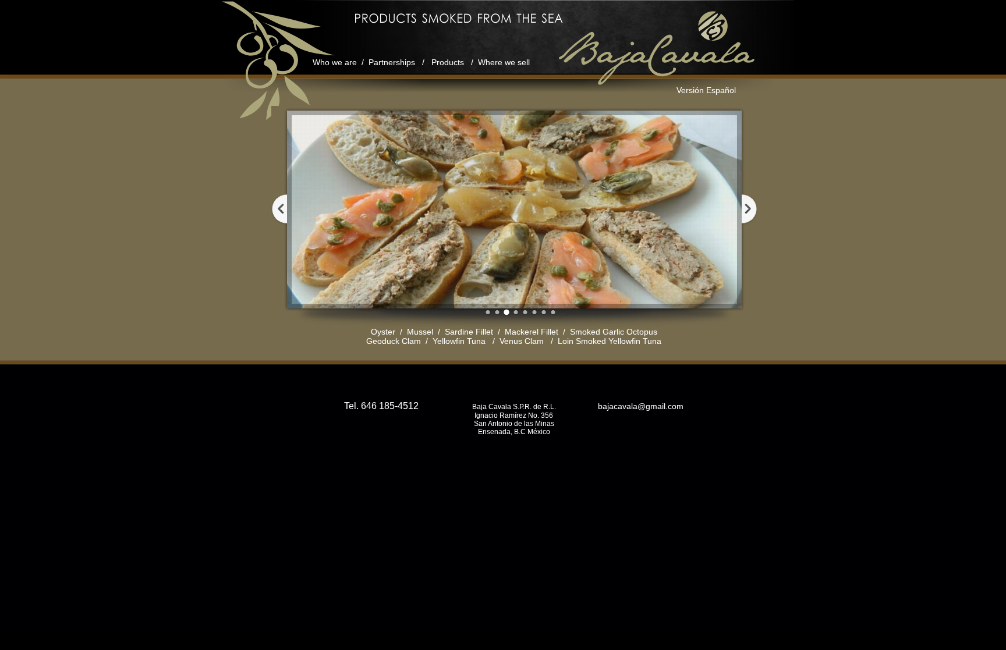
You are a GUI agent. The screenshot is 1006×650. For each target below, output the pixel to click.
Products (447, 62)
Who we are (335, 62)
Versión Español (706, 90)
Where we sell (504, 62)
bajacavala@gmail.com (639, 406)
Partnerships (392, 62)
